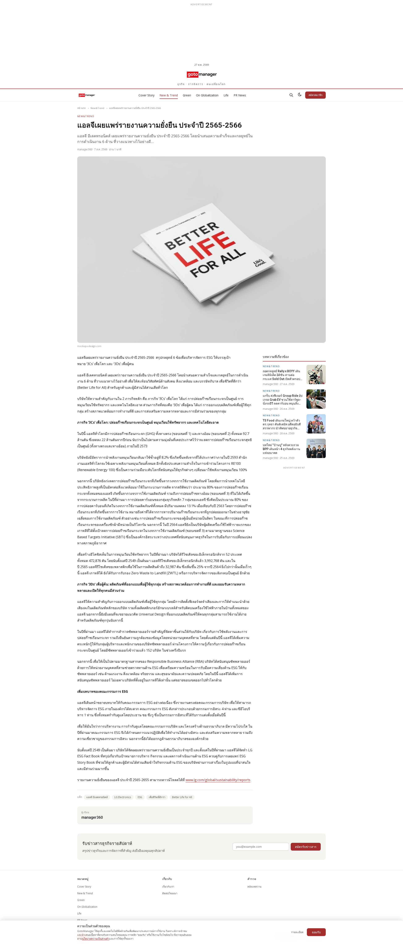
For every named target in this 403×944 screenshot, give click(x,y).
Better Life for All (182, 797)
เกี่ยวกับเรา (168, 886)
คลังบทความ (254, 886)
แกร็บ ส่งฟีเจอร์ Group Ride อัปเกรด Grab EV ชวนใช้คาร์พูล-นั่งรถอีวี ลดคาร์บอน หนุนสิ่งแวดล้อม (282, 400)
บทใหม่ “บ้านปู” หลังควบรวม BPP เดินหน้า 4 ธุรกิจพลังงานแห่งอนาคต (281, 448)
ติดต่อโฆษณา (169, 893)
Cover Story (146, 95)
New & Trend (169, 95)
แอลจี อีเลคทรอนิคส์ (97, 797)
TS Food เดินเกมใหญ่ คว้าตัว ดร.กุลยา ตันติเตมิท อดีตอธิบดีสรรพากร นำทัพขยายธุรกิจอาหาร (282, 424)
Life (226, 95)
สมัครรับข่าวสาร (306, 847)
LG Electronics (122, 797)
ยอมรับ (316, 932)
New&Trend (97, 108)
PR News (240, 95)
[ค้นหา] (291, 95)
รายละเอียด (297, 932)
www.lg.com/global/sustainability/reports (218, 780)
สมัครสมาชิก (315, 95)
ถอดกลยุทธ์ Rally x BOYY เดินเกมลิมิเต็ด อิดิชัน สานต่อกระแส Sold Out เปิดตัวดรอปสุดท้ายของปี (283, 375)
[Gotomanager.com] (201, 74)
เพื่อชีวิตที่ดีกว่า (157, 797)
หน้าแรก (81, 108)
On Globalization (207, 95)
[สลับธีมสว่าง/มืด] (300, 95)
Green (187, 95)
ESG (140, 797)
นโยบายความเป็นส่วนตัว (95, 938)
